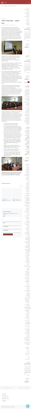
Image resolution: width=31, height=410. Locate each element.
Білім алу (27, 220)
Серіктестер (27, 320)
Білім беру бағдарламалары (27, 16)
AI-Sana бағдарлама (27, 187)
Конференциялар (27, 286)
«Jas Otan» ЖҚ (27, 180)
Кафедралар (27, 20)
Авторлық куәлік (27, 191)
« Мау (28, 40)
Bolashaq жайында (27, 189)
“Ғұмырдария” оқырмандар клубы (26, 175)
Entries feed (27, 351)
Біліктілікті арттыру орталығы (27, 218)
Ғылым (28, 226)
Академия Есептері (27, 194)
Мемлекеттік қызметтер (27, 300)
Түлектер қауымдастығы (27, 337)
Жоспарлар (27, 276)
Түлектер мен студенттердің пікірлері (27, 24)
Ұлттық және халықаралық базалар (26, 340)
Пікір (4, 216)
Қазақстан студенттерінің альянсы (27, 290)
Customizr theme (12, 407)
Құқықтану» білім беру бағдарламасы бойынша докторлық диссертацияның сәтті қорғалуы (27, 110)
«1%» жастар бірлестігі (27, 178)
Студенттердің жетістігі (27, 334)
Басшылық (27, 10)
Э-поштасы (6, 226)
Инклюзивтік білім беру (27, 278)
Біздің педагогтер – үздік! (6, 200)
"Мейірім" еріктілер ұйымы (27, 172)
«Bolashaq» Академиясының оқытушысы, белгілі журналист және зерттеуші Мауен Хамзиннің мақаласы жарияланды (26, 120)
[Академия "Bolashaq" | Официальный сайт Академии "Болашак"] (4, 2)
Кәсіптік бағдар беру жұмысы (27, 281)
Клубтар (27, 284)
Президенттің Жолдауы (26, 311)
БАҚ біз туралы (28, 214)
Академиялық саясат (26, 196)
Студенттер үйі (27, 327)
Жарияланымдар (27, 266)
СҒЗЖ (28, 319)
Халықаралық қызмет (26, 344)
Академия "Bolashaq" (7, 406)
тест (26, 130)
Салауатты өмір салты (27, 317)
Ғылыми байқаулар (27, 228)
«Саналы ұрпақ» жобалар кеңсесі (27, 183)
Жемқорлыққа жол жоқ (26, 275)
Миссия (28, 356)
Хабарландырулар (26, 9)
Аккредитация (27, 205)
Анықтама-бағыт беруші (26, 212)
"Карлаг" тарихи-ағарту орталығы (27, 168)
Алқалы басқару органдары (27, 208)
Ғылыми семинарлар (27, 256)
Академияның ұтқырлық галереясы (27, 203)
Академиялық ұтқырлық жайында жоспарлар (26, 199)
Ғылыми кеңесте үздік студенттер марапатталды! (27, 115)
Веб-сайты (5, 230)
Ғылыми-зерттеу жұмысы (27, 258)
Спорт (28, 325)
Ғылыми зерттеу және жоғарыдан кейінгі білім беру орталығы (27, 232)
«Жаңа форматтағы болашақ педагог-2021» (27, 152)
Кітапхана (28, 17)
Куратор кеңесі (27, 288)
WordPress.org (27, 354)
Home (2, 5)
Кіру (28, 350)
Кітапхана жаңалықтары (27, 146)
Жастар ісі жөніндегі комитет (27, 272)
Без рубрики (27, 215)
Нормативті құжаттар (27, 302)
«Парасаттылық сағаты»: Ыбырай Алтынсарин (27, 136)
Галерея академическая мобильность (27, 56)
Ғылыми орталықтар (27, 253)
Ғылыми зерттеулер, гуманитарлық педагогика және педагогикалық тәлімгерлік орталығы (27, 240)
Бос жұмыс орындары (27, 224)
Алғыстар (28, 21)
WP (4, 407)
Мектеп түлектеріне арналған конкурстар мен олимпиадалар (27, 295)
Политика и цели (27, 359)
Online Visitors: (4, 395)
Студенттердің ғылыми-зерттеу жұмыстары (27, 330)
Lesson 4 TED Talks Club (17, 200)
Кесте (28, 283)
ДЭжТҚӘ (28, 263)
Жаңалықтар (5, 5)
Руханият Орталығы (27, 315)
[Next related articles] (21, 186)
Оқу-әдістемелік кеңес (27, 304)
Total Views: (4, 398)
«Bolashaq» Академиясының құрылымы (27, 13)
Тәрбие (28, 335)
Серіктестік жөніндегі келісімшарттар (27, 323)
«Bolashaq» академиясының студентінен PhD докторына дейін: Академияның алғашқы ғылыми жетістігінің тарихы (26, 92)
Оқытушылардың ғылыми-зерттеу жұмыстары (27, 308)
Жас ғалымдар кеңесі (27, 268)
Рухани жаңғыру (27, 313)
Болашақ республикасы (27, 222)
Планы (28, 358)
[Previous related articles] (19, 186)
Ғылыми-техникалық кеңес (27, 261)
